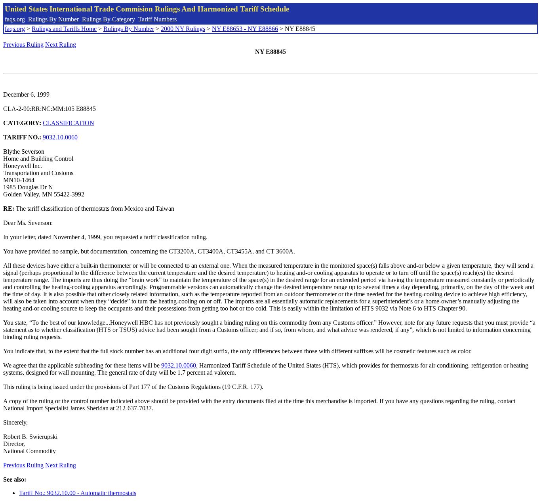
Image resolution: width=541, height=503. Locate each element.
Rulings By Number (53, 19)
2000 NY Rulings (183, 28)
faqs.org (15, 19)
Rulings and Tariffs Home (64, 28)
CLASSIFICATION (68, 123)
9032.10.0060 (60, 137)
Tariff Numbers (157, 19)
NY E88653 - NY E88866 (245, 28)
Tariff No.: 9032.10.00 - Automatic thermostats (77, 493)
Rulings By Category (108, 19)
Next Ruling (60, 44)
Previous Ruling (23, 44)
